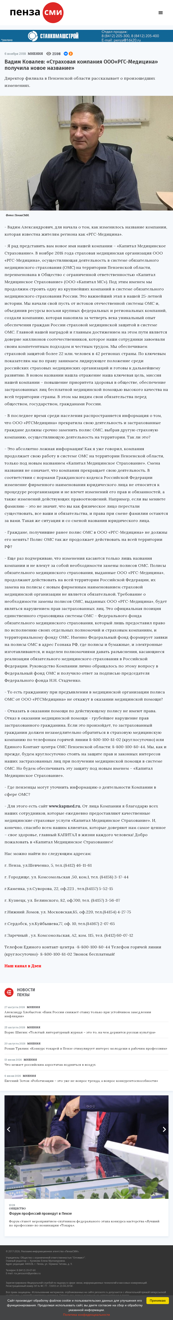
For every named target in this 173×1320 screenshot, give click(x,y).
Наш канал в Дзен (23, 965)
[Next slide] (162, 1129)
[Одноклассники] (71, 54)
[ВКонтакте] (66, 54)
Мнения (35, 53)
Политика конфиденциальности (86, 1314)
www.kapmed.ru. (65, 806)
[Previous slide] (10, 1129)
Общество (17, 1208)
